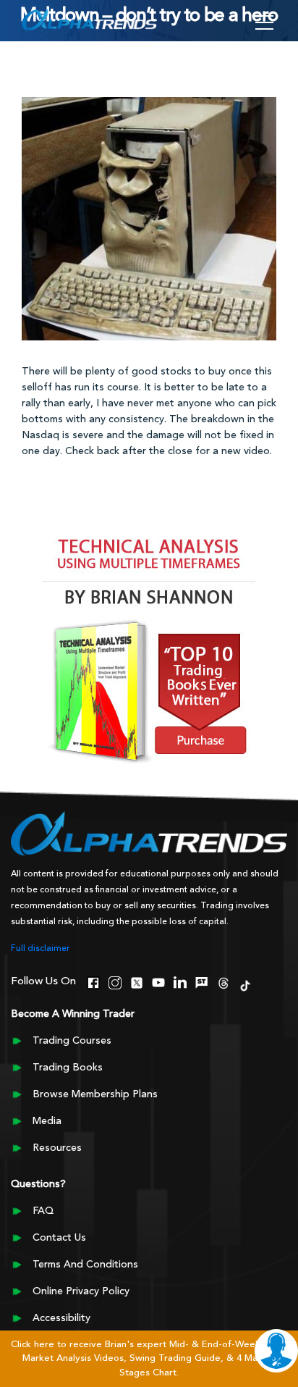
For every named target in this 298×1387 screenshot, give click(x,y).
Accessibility (61, 1318)
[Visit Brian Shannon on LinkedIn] (180, 981)
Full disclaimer (40, 948)
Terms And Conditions (85, 1265)
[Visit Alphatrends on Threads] (223, 981)
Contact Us (59, 1238)
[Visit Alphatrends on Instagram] (115, 981)
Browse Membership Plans (95, 1094)
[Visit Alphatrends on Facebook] (93, 981)
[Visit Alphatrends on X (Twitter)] (136, 981)
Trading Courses (72, 1041)
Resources (57, 1148)
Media (47, 1121)
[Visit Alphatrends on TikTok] (245, 984)
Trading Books (68, 1068)
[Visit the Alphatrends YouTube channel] (158, 981)
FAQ (43, 1211)
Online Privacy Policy (81, 1291)
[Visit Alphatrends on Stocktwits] (201, 981)
